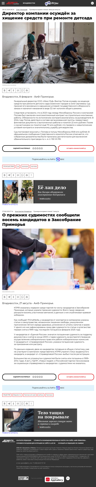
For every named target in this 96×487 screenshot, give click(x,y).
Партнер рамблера (36, 478)
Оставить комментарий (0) (76, 148)
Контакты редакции (23, 440)
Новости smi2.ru (10, 204)
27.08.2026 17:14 (7, 211)
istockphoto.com (8, 291)
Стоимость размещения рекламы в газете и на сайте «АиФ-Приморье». (60, 440)
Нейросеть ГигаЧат (9, 85)
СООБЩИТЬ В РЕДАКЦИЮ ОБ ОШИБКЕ (71, 443)
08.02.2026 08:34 (8, 9)
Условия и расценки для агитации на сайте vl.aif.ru (35, 443)
